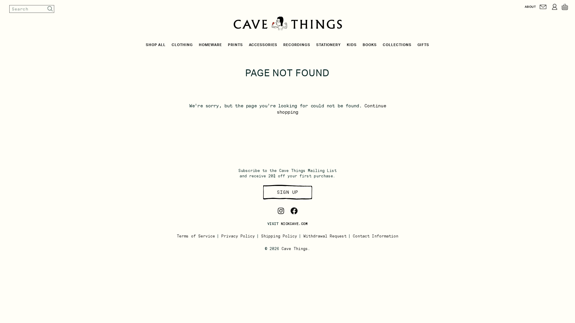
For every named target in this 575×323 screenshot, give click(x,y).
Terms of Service (196, 236)
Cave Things (295, 248)
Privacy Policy (238, 236)
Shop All (156, 45)
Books (370, 45)
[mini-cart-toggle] (564, 6)
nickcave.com (294, 224)
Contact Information (375, 236)
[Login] (554, 6)
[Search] (50, 9)
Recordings (296, 45)
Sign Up (287, 192)
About (530, 7)
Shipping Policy (279, 236)
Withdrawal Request (324, 236)
